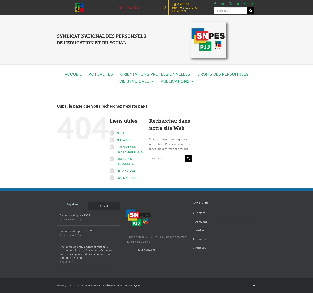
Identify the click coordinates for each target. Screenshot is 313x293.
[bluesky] (223, 4)
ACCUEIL (121, 133)
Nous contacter (146, 249)
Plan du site (94, 285)
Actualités (201, 221)
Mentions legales (132, 285)
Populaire (72, 204)
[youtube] (238, 4)
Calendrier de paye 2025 (75, 215)
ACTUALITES (124, 140)
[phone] (253, 4)
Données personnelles (112, 285)
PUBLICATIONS (125, 177)
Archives (200, 247)
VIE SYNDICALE (126, 170)
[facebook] (215, 4)
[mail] (246, 4)
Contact (200, 213)
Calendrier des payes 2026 (76, 231)
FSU (86, 285)
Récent (104, 206)
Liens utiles (202, 239)
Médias (199, 230)
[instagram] (230, 4)
